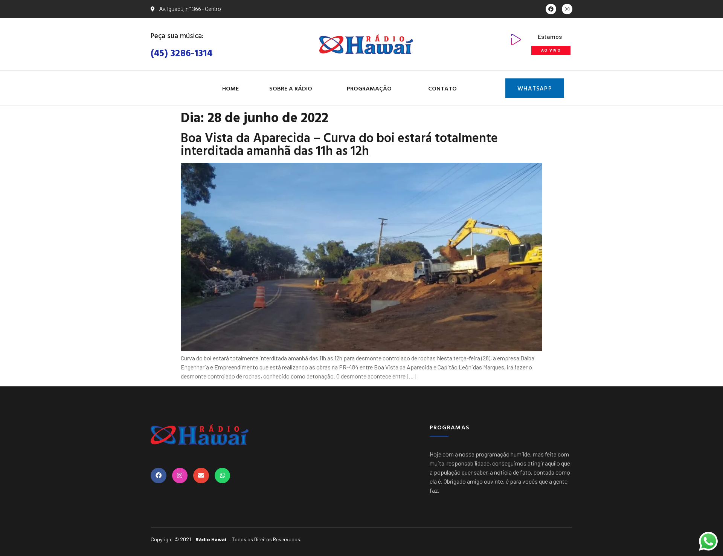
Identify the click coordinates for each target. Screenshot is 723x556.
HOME (230, 88)
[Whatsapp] (222, 476)
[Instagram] (567, 9)
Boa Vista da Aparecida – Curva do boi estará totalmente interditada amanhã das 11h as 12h (339, 144)
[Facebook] (551, 9)
